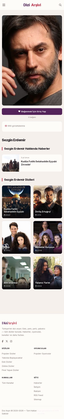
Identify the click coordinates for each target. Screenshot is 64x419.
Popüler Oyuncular (42, 353)
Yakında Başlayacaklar (12, 358)
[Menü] (4, 5)
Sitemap (37, 399)
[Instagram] (11, 341)
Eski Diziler (7, 362)
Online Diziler (8, 366)
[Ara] (60, 5)
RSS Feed (38, 395)
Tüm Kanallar (8, 383)
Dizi (32, 5)
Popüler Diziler (9, 353)
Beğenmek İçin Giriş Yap (33, 111)
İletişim (37, 387)
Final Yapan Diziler (10, 370)
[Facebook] (2, 341)
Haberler (38, 383)
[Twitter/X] (7, 341)
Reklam (37, 391)
